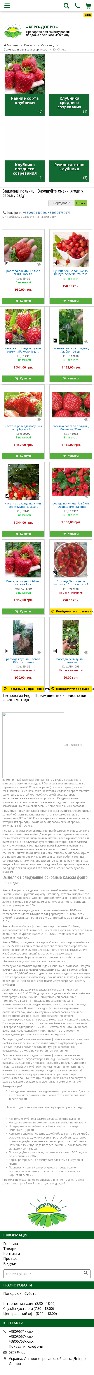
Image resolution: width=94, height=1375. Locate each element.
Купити (24, 300)
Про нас (10, 1258)
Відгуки (9, 1263)
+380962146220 (34, 212)
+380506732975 (59, 212)
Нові (80, 203)
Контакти (11, 1253)
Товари (9, 1248)
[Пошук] (86, 1273)
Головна (10, 1243)
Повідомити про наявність (73, 611)
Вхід (88, 15)
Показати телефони (26, 1346)
